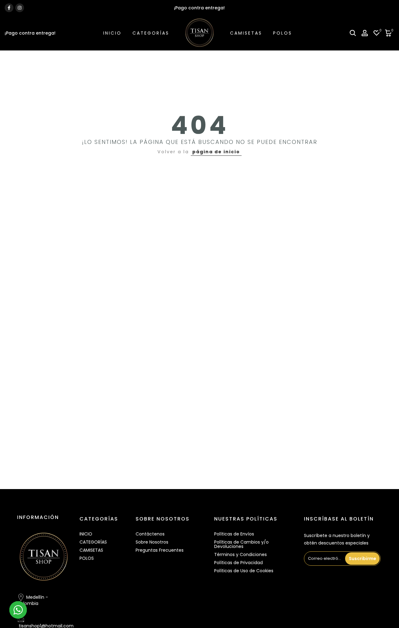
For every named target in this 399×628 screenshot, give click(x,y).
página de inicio (216, 152)
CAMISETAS (246, 33)
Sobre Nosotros (152, 542)
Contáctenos (150, 534)
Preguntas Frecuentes (160, 550)
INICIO (112, 33)
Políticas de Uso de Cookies (243, 571)
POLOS (282, 33)
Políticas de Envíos (234, 534)
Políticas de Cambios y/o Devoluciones (241, 544)
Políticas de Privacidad (238, 562)
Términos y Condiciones (240, 554)
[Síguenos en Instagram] (19, 7)
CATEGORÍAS (150, 33)
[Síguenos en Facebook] (9, 7)
